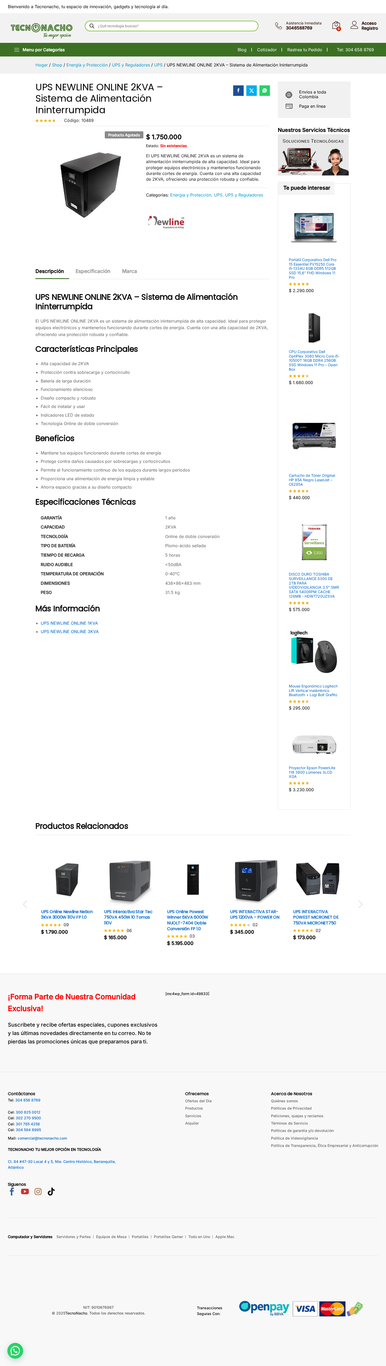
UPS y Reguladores (244, 195)
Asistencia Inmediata (304, 23)
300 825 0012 (28, 1112)
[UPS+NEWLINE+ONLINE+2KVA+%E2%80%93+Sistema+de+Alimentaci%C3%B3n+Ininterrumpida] (251, 90)
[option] (66, 898)
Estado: (152, 145)
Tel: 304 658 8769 (355, 49)
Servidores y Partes (73, 1236)
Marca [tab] (129, 271)
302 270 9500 (28, 1118)
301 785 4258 (28, 1124)
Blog (242, 49)
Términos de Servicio (289, 1123)
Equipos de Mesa (111, 1236)
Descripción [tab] (49, 271)
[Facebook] (11, 1192)
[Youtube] (25, 1192)
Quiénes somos (284, 1101)
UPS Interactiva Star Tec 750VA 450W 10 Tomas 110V (128, 917)
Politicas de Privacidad (291, 1108)
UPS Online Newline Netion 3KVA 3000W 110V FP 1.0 (67, 914)
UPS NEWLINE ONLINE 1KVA (69, 623)
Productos (194, 1108)
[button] (60, 902)
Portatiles (140, 1236)
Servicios (193, 1116)
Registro (370, 28)
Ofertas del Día (198, 1101)
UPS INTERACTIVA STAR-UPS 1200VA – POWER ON (254, 914)
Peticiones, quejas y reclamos (297, 1116)
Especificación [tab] (93, 271)
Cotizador (267, 49)
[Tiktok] (51, 1192)
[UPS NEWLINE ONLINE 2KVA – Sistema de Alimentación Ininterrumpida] (238, 90)
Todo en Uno (199, 1236)
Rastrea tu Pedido (304, 49)
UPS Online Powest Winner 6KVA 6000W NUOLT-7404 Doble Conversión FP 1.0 (187, 920)
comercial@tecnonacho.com (42, 1138)
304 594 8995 (28, 1129)
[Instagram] (38, 1192)
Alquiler (192, 1123)
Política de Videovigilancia (294, 1138)
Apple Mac (224, 1236)
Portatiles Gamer (168, 1236)
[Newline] (165, 222)
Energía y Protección (190, 195)
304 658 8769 (27, 1100)
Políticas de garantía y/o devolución (302, 1130)
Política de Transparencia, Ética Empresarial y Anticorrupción (324, 1145)
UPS (218, 195)
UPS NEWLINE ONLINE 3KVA (70, 631)
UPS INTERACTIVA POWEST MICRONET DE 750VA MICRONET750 (316, 917)
